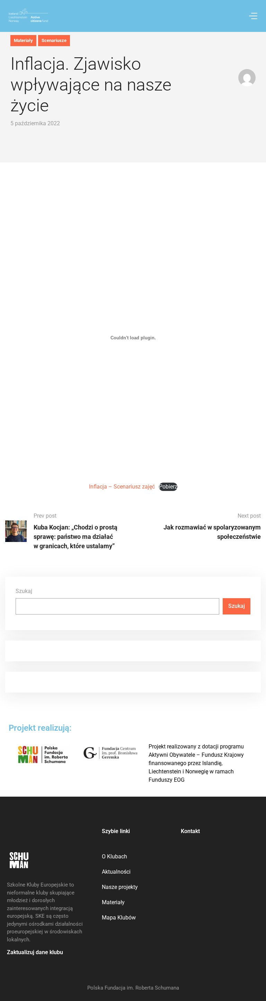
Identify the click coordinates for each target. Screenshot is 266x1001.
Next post (249, 515)
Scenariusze (54, 40)
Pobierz (168, 486)
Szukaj (24, 591)
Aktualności (116, 871)
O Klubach (114, 856)
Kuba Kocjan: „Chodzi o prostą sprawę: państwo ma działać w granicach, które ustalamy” (75, 537)
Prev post (45, 515)
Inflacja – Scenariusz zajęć (122, 486)
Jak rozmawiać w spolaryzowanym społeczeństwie (212, 532)
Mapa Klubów (119, 917)
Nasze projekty (120, 887)
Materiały (23, 40)
